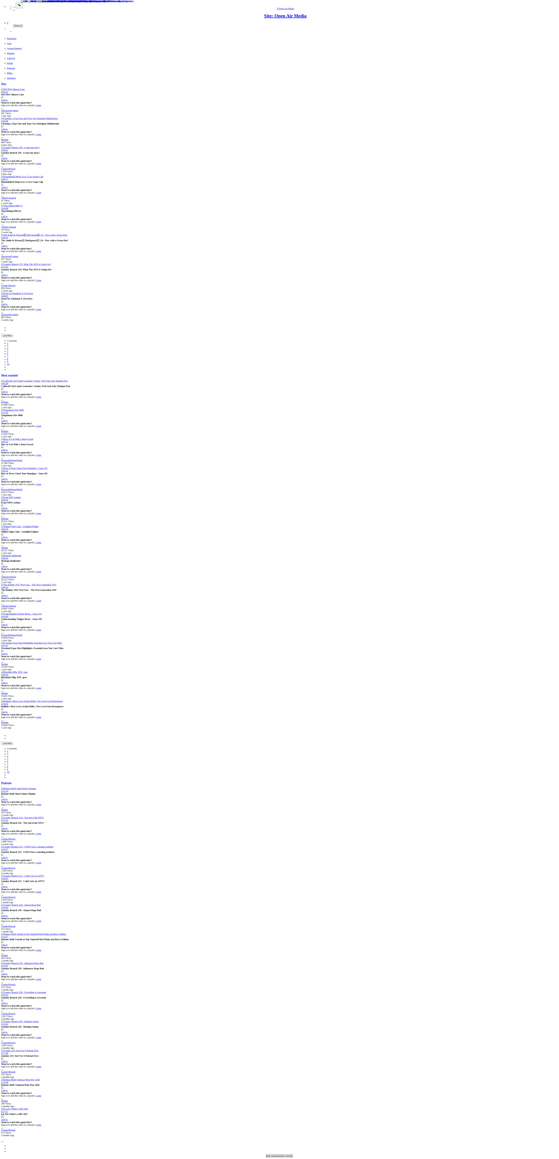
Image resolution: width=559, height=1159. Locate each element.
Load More (7, 336)
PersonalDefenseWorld (11, 460)
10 (8, 364)
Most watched (9, 375)
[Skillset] (2, 534)
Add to (4, 100)
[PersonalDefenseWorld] (2, 447)
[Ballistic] (2, 126)
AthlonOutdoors (8, 577)
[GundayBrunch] (2, 155)
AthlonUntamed (8, 198)
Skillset (4, 548)
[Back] (14, 7)
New (3, 83)
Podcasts (6, 782)
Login (38, 105)
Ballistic (5, 139)
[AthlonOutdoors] (2, 564)
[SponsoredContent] (2, 97)
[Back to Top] (2, 1141)
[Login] (14, 31)
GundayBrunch (8, 169)
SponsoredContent (9, 110)
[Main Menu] (19, 5)
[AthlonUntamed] (2, 185)
